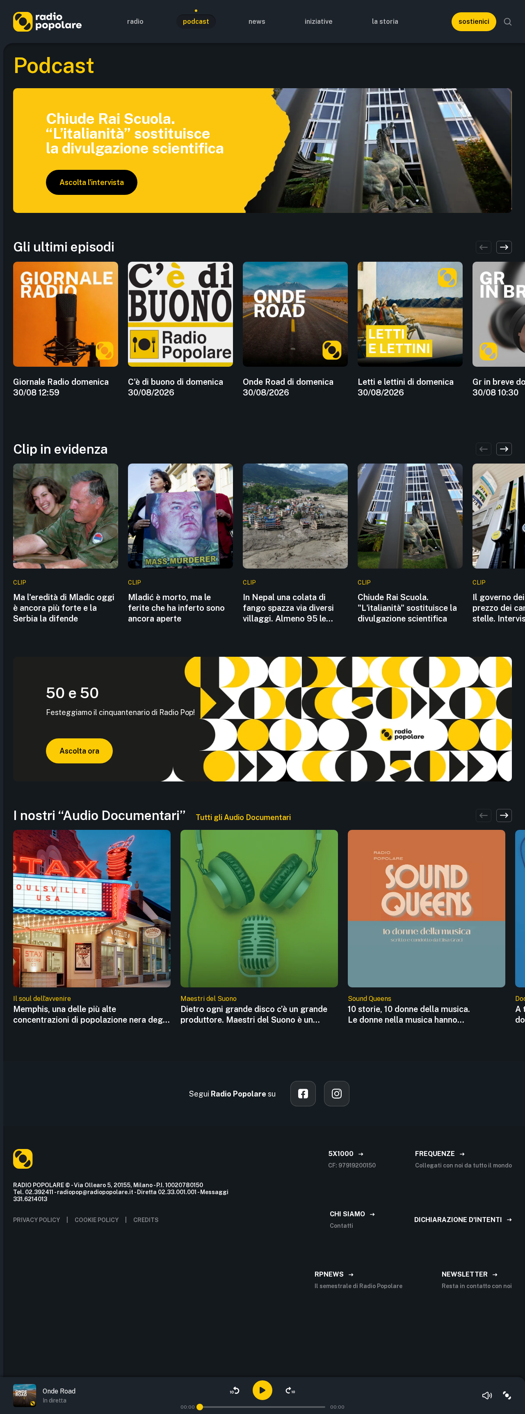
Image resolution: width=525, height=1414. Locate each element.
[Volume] (487, 1395)
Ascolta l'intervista (91, 182)
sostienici (474, 21)
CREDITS (146, 1220)
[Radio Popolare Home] (47, 21)
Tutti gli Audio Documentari (243, 817)
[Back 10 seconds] (235, 1390)
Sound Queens (369, 999)
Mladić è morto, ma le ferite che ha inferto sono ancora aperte (176, 608)
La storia (385, 21)
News (257, 21)
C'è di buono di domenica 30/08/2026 (175, 387)
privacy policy (36, 1220)
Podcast (196, 21)
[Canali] (507, 1395)
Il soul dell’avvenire (42, 999)
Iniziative (319, 21)
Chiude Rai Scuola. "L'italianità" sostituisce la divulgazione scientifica (407, 608)
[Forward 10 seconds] (290, 1390)
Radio (135, 21)
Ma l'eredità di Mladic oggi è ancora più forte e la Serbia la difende (63, 608)
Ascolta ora (79, 751)
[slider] (199, 1407)
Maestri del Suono (208, 999)
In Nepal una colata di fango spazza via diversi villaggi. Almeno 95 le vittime (288, 608)
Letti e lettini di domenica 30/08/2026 (406, 387)
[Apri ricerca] (508, 22)
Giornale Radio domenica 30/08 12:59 (61, 387)
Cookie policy (97, 1220)
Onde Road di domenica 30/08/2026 (288, 387)
